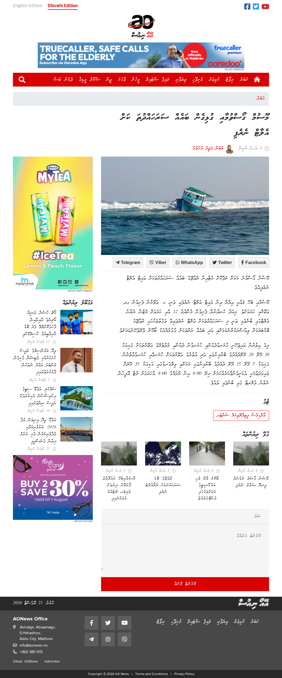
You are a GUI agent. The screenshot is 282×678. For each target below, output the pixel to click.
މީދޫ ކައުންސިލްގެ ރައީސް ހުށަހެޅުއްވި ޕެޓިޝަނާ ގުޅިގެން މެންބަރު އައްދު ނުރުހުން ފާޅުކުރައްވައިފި (35, 362)
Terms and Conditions (151, 674)
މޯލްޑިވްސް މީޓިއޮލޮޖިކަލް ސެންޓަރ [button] (241, 415)
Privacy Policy (184, 674)
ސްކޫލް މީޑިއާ (89, 80)
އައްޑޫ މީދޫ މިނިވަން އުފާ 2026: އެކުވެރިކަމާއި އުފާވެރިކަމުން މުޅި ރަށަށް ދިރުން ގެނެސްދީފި (38, 431)
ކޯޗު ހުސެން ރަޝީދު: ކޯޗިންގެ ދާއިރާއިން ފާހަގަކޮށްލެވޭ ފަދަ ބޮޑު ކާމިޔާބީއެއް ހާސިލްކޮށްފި (39, 324)
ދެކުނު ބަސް (63, 80)
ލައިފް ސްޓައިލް (158, 80)
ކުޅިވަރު (214, 80)
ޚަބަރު (244, 80)
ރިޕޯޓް (230, 80)
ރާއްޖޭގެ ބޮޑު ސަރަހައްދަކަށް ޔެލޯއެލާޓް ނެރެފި (163, 485)
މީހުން (136, 80)
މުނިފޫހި (197, 80)
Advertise (52, 662)
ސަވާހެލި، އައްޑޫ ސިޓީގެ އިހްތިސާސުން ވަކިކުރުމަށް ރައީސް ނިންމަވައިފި (38, 396)
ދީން (109, 80)
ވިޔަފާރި (181, 80)
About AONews (25, 662)
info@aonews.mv (34, 645)
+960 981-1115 (31, 652)
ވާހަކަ (122, 80)
